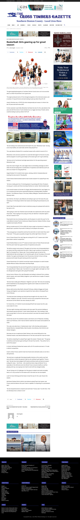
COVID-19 (24, 486)
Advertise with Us (6, 469)
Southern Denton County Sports (15, 28)
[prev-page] (7, 453)
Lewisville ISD (45, 488)
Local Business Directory (27, 469)
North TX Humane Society (48, 511)
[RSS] (60, 0)
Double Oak (4, 490)
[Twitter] (61, 0)
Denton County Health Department (30, 487)
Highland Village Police (67, 476)
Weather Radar (25, 511)
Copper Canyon (5, 488)
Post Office (44, 472)
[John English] (8, 48)
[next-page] (9, 453)
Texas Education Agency (47, 494)
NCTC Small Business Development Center (30, 470)
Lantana (3, 494)
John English (20, 414)
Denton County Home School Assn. (50, 492)
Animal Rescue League (47, 508)
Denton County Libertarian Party (9, 509)
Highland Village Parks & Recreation (50, 471)
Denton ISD (44, 487)
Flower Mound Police (66, 473)
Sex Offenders (65, 478)
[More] (45, 52)
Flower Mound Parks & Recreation (50, 470)
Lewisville (4, 495)
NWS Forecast (25, 509)
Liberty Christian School (47, 490)
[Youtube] (63, 0)
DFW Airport (64, 488)
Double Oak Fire (65, 470)
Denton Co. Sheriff (66, 467)
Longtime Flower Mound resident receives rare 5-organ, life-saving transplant (28, 448)
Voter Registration (46, 477)
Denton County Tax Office (48, 473)
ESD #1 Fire (64, 471)
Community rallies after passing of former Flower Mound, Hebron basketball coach (43, 448)
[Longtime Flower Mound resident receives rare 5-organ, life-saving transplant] (28, 443)
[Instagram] (58, 0)
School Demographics (47, 493)
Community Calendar (47, 465)
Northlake (4, 498)
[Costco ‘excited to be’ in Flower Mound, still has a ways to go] (56, 247)
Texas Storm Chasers (27, 510)
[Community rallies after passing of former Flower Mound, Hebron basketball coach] (43, 443)
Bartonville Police (66, 466)
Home (8, 28)
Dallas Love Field (66, 486)
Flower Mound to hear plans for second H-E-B (13, 449)
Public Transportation (47, 475)
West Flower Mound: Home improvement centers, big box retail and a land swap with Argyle (66, 256)
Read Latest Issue (6, 466)
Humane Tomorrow (46, 510)
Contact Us (4, 470)
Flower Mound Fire (66, 472)
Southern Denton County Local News (13, 447)
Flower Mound (5, 492)
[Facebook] (57, 0)
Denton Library (45, 466)
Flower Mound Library (47, 467)
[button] (64, 25)
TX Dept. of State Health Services (29, 489)
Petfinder (44, 512)
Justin (3, 496)
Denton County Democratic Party (9, 508)
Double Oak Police (66, 469)
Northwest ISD (45, 489)
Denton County (5, 500)
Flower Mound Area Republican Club (9, 512)
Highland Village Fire (66, 475)
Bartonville (4, 487)
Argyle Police (65, 465)
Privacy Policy (5, 472)
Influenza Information (27, 488)
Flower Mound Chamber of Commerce (28, 466)
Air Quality (24, 508)
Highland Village (5, 493)
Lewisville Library (46, 469)
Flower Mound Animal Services (49, 509)
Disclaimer (4, 471)
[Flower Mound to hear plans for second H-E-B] (14, 443)
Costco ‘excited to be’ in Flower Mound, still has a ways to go (65, 248)
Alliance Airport (65, 489)
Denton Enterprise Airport (68, 487)
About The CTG (5, 465)
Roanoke (4, 499)
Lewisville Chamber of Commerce (30, 467)
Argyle (3, 486)
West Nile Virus (25, 490)
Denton (3, 489)
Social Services (45, 476)
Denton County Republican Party (9, 510)
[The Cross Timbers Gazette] (40, 17)
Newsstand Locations (7, 467)
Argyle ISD (44, 486)
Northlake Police (65, 477)
